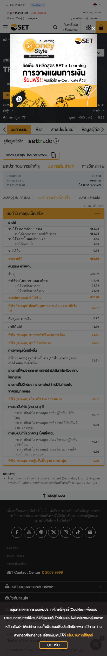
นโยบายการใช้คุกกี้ (80, 635)
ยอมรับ (53, 645)
